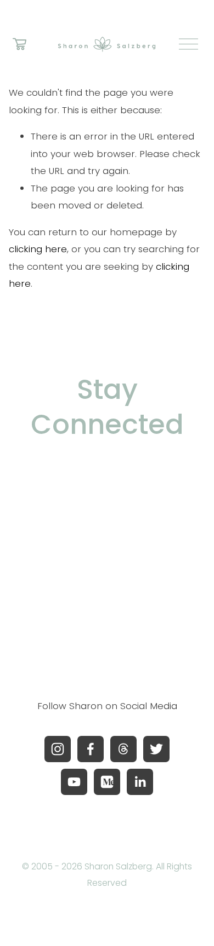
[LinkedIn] (140, 782)
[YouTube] (74, 782)
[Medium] (107, 782)
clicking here (38, 249)
